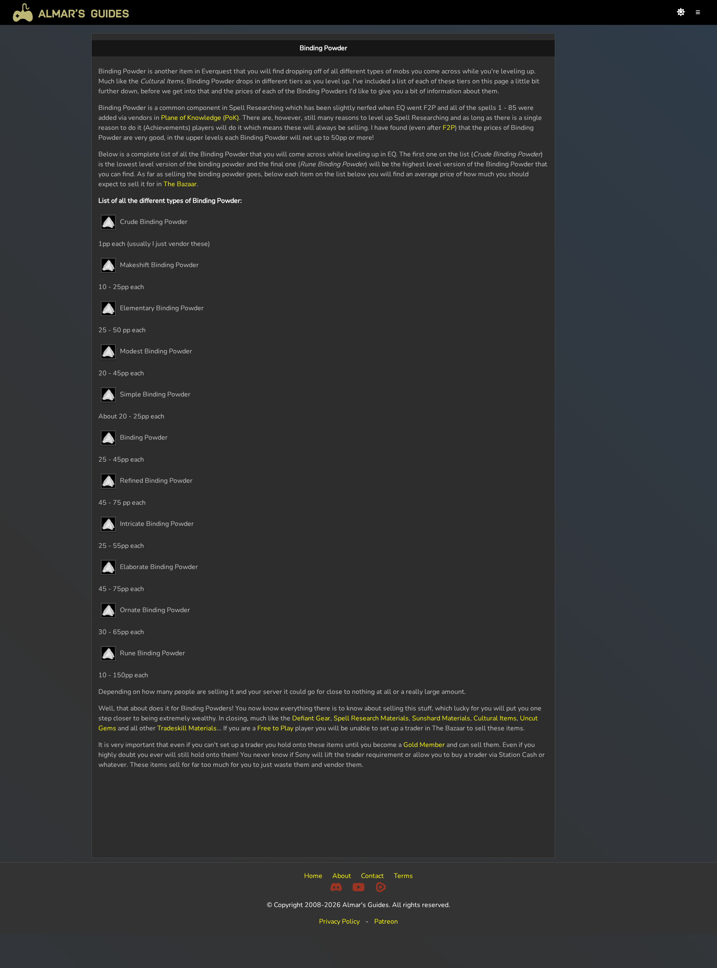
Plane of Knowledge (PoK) (200, 117)
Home (313, 875)
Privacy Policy (339, 921)
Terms (403, 875)
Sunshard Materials (441, 718)
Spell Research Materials (371, 718)
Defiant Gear (311, 718)
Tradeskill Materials (187, 728)
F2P (448, 127)
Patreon (386, 921)
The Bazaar (180, 184)
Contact (372, 875)
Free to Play (275, 728)
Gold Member (424, 744)
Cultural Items (495, 718)
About (341, 875)
